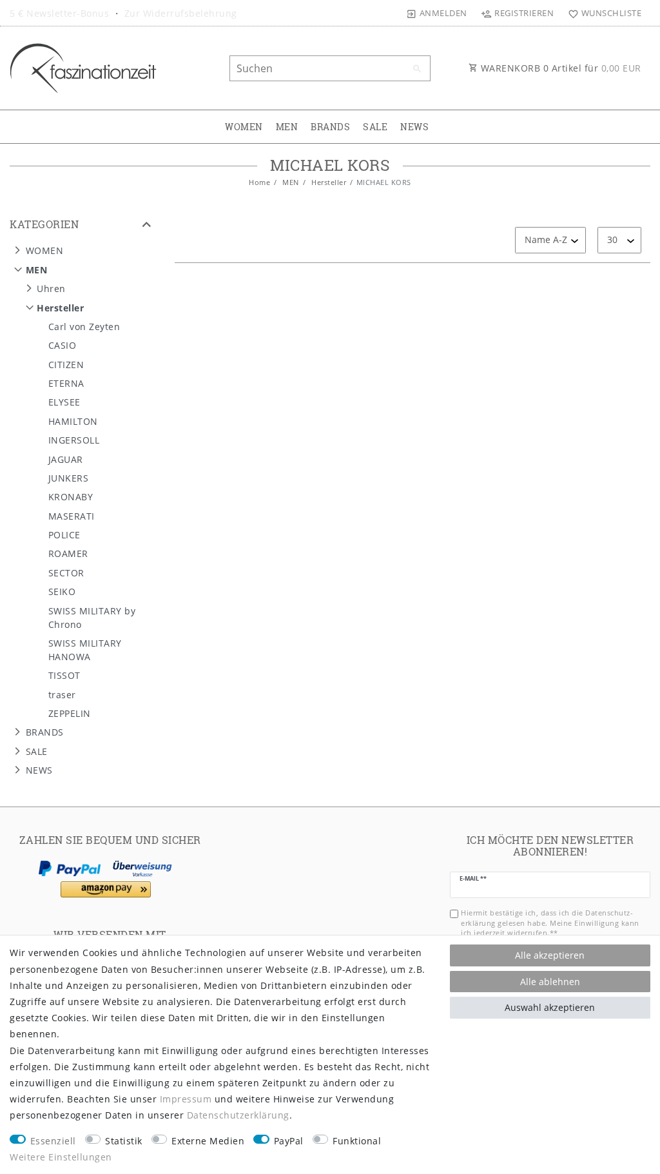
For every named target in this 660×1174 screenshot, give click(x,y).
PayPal (289, 1141)
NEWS (414, 127)
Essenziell (53, 1141)
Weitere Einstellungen (61, 1157)
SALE (375, 127)
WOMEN (244, 127)
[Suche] (417, 69)
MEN (287, 127)
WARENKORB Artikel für (559, 68)
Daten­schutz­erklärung (238, 1115)
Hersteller (328, 182)
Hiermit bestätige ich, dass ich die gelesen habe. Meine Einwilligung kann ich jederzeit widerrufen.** (550, 922)
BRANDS (330, 127)
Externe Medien (207, 1141)
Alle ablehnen (550, 981)
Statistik (123, 1141)
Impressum (186, 1099)
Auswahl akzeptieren (550, 1007)
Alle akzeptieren (550, 955)
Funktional (357, 1141)
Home (259, 182)
